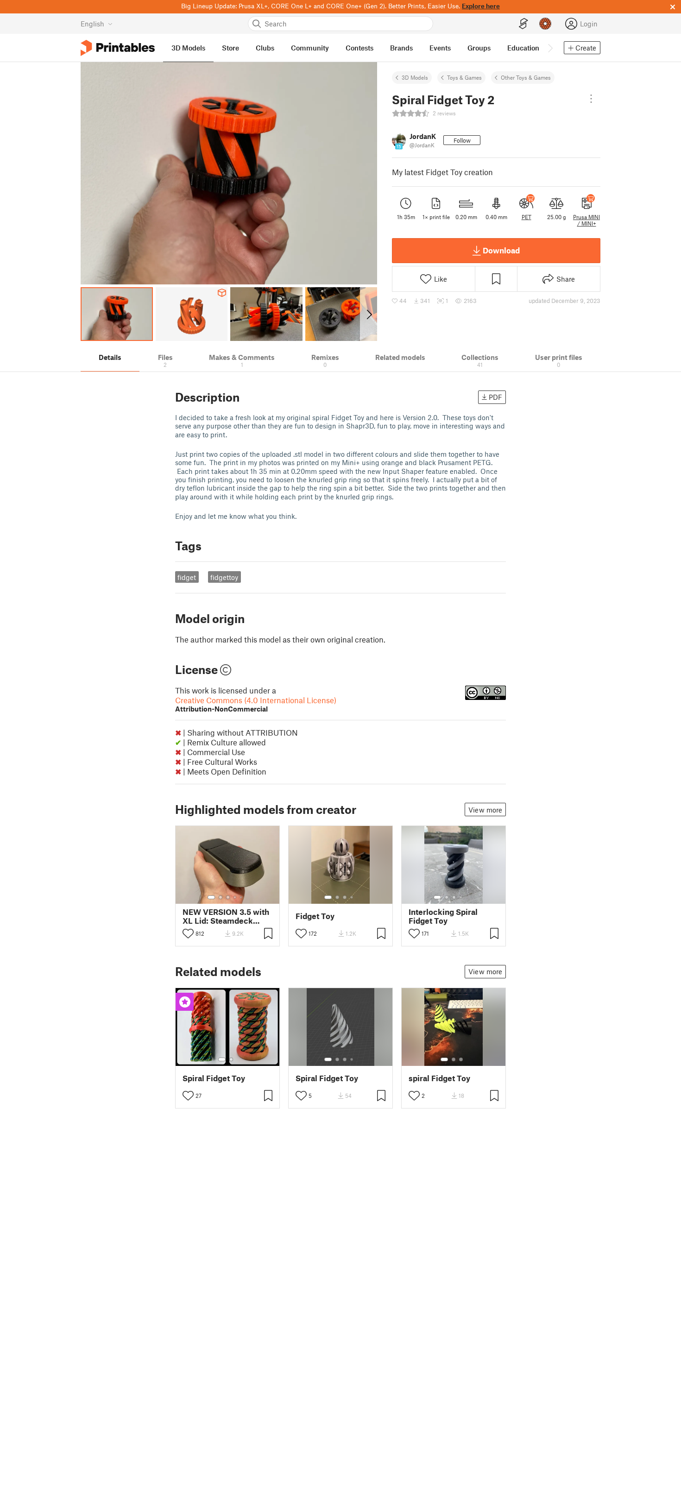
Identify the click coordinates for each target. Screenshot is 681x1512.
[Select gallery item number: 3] (228, 897)
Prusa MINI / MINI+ (586, 220)
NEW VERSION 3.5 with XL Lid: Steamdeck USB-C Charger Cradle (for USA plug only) (226, 916)
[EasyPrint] (523, 24)
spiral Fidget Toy (439, 1078)
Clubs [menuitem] (265, 48)
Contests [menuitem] (359, 48)
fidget (186, 577)
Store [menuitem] (230, 48)
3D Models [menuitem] (188, 48)
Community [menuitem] (310, 48)
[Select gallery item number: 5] (242, 897)
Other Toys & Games (526, 77)
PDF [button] (495, 397)
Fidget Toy (315, 916)
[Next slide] (368, 314)
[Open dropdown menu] (591, 98)
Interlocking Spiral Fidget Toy (443, 916)
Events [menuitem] (440, 48)
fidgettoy (224, 577)
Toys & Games (464, 77)
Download (501, 250)
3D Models (415, 77)
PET (526, 217)
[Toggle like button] (188, 933)
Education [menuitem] (523, 48)
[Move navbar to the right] (550, 48)
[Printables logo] (118, 48)
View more (485, 810)
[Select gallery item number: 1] (211, 897)
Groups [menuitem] (479, 48)
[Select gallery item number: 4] (235, 897)
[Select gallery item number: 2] (220, 897)
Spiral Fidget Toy (214, 1078)
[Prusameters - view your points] (545, 24)
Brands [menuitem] (401, 48)
